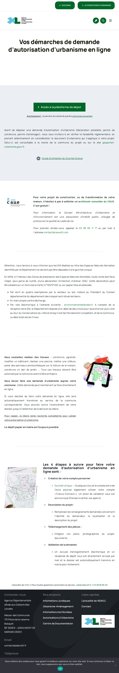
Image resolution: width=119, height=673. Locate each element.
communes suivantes (82, 116)
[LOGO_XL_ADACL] (19, 15)
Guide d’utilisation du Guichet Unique (62, 158)
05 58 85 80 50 (100, 584)
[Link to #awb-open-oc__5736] (110, 21)
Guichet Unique (63, 485)
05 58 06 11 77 (88, 228)
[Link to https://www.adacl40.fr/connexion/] (96, 21)
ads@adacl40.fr (83, 584)
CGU (27, 584)
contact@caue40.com (56, 232)
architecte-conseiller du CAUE (96, 201)
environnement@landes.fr (78, 304)
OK (60, 668)
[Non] (115, 665)
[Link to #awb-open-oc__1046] (103, 21)
